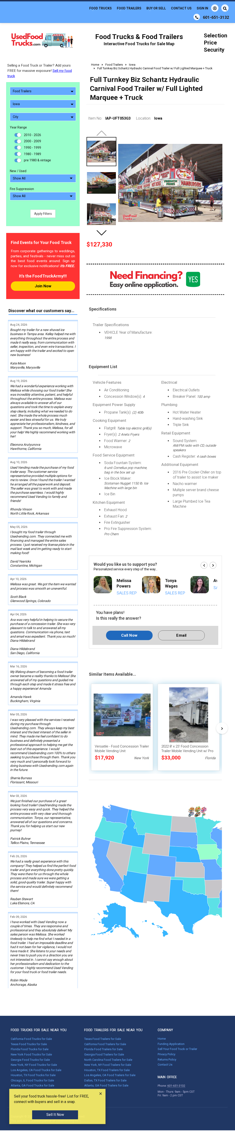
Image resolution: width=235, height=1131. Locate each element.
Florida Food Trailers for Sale (103, 1049)
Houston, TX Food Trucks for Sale (33, 1075)
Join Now (43, 286)
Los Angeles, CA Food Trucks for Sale (36, 1070)
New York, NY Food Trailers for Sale (107, 1065)
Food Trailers (129, 8)
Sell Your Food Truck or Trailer (177, 1049)
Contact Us (181, 8)
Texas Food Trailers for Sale (102, 1039)
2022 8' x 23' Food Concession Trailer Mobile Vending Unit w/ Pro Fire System (187, 751)
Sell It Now (55, 1114)
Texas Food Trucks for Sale (29, 1044)
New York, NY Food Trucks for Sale (34, 1065)
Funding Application (171, 1044)
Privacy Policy (166, 1054)
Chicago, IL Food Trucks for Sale (32, 1080)
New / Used (18, 171)
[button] (101, 233)
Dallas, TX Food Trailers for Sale (105, 1080)
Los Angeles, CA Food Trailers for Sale (109, 1075)
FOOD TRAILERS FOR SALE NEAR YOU (113, 1030)
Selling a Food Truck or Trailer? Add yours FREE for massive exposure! (39, 70)
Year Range (18, 127)
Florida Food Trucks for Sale (29, 1049)
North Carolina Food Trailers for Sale (108, 1059)
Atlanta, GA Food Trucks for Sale (32, 1085)
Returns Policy (167, 1059)
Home (162, 1038)
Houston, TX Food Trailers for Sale (107, 1070)
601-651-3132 (176, 1085)
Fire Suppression (22, 189)
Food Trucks (100, 8)
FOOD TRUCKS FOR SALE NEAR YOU (39, 1030)
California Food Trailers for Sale (105, 1044)
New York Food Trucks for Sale (31, 1054)
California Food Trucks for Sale (31, 1039)
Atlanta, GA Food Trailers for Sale (106, 1085)
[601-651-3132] (196, 17)
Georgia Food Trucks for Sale (30, 1059)
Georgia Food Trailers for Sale (104, 1054)
